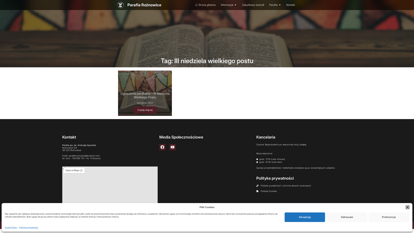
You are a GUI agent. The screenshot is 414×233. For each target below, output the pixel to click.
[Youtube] (172, 147)
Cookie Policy (11, 227)
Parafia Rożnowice (144, 5)
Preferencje (389, 217)
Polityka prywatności (28, 227)
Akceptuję (305, 217)
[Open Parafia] (279, 5)
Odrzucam (347, 217)
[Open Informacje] (235, 5)
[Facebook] (162, 147)
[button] (407, 207)
